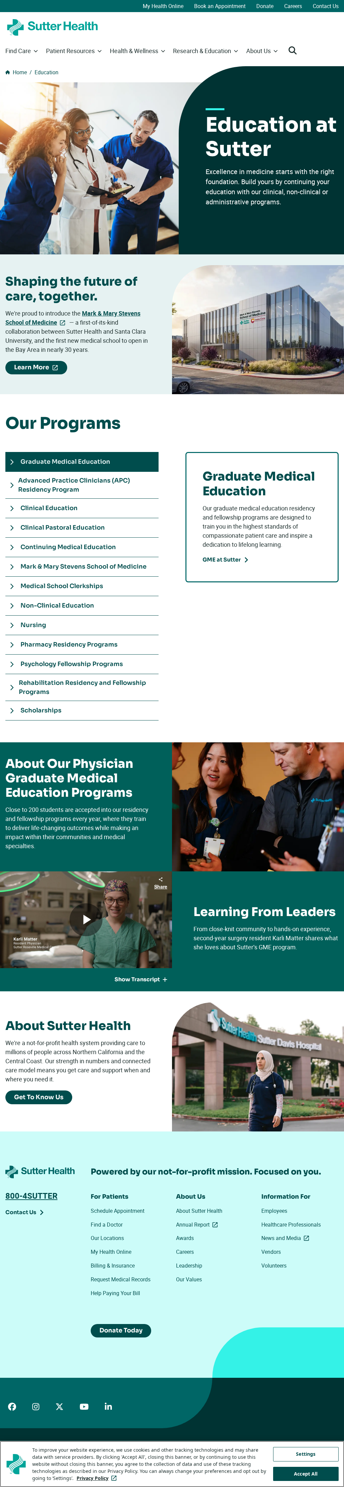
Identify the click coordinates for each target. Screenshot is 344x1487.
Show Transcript (137, 979)
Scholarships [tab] (40, 710)
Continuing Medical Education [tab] (68, 547)
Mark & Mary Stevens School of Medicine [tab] (83, 566)
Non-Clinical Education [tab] (57, 605)
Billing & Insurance (113, 1265)
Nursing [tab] (33, 625)
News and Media (286, 1238)
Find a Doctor (107, 1224)
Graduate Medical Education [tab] (65, 461)
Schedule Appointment (117, 1210)
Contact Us (326, 6)
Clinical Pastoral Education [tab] (62, 527)
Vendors (271, 1251)
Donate (264, 6)
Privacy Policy (98, 1478)
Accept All (305, 1474)
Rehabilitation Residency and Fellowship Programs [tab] (82, 687)
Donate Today (120, 1330)
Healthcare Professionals (291, 1224)
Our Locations (107, 1238)
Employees (274, 1210)
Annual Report (198, 1224)
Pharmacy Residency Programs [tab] (69, 644)
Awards (185, 1238)
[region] (172, 1464)
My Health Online (163, 6)
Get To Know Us (38, 1097)
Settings (305, 1454)
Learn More (40, 369)
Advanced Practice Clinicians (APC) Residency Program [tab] (74, 485)
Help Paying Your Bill (115, 1293)
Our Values (189, 1279)
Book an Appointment (220, 6)
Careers (293, 6)
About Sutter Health (199, 1210)
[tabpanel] (262, 517)
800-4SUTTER (31, 1195)
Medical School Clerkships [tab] (61, 586)
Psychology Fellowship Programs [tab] (71, 664)
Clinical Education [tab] (49, 508)
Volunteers (274, 1265)
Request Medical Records (120, 1279)
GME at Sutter (222, 559)
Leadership (189, 1265)
